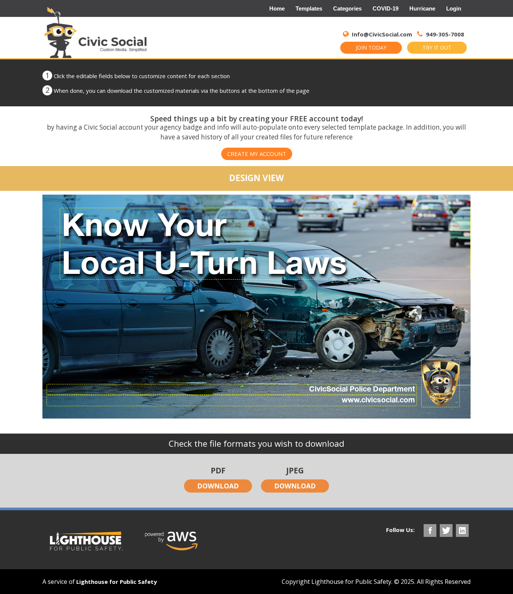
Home (277, 8)
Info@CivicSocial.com (382, 34)
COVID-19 (385, 8)
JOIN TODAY (371, 47)
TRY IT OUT (436, 47)
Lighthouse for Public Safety (116, 581)
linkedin (462, 530)
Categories (347, 8)
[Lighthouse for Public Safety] (86, 541)
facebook (430, 530)
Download (218, 485)
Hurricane (422, 8)
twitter (446, 530)
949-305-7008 (444, 34)
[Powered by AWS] (171, 541)
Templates (309, 8)
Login (453, 8)
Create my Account (256, 153)
